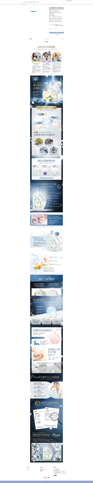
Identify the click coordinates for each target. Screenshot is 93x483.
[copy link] (35, 11)
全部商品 (23, 4)
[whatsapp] (34, 11)
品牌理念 (28, 469)
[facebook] (32, 11)
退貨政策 (41, 470)
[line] (31, 11)
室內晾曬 (25, 4)
